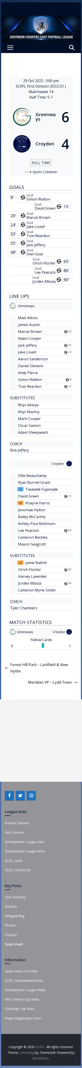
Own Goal (34, 254)
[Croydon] (40, 143)
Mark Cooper (29, 418)
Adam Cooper (29, 338)
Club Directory (15, 897)
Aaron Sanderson (33, 358)
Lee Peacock (45, 272)
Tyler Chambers (23, 607)
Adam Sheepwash (33, 432)
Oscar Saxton (29, 425)
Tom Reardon (38, 235)
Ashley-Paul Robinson (36, 523)
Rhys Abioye (28, 404)
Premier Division (17, 823)
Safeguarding (14, 916)
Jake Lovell (35, 226)
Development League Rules (25, 990)
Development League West (25, 851)
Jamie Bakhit (36, 562)
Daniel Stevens (30, 365)
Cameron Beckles (33, 537)
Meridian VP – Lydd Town (50, 682)
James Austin (29, 324)
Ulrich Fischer (44, 263)
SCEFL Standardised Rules (24, 980)
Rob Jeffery (19, 450)
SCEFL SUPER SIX (18, 870)
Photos (10, 925)
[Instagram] (31, 795)
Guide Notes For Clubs (21, 971)
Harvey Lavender (32, 576)
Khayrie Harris (37, 503)
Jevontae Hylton (31, 509)
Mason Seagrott (32, 544)
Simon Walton (38, 199)
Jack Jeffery (35, 244)
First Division (14, 832)
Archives (11, 906)
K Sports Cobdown (43, 172)
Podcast (11, 935)
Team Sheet (14, 944)
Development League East (24, 842)
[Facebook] (9, 795)
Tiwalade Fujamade (41, 489)
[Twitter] (20, 795)
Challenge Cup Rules (20, 1008)
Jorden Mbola (44, 281)
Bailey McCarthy (32, 516)
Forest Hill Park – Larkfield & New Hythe (39, 668)
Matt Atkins (28, 317)
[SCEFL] (41, 18)
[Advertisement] (41, 740)
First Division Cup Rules (22, 999)
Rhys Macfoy (29, 411)
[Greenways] (40, 116)
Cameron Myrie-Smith (37, 590)
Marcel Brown (38, 217)
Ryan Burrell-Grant (34, 482)
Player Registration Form (23, 1018)
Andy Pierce (28, 372)
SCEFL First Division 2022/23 (40, 86)
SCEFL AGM (13, 861)
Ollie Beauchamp (32, 475)
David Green (45, 208)
